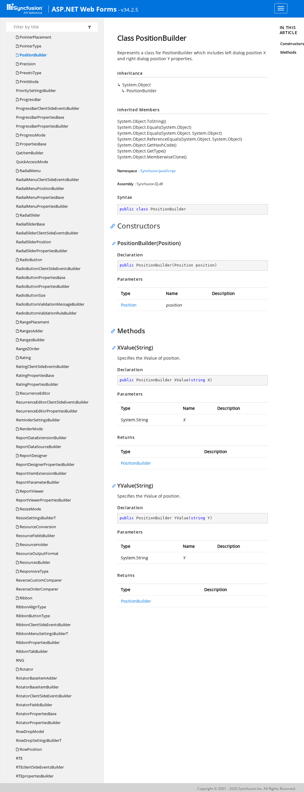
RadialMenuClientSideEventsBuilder (47, 179)
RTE (19, 758)
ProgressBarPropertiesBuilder (42, 126)
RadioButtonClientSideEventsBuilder (48, 268)
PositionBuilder (33, 55)
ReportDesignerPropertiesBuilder (45, 464)
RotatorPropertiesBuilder (38, 722)
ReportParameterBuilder (37, 482)
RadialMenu (30, 170)
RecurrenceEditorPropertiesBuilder (46, 411)
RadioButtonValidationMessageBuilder (50, 304)
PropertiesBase (32, 144)
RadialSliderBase (30, 224)
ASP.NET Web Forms (84, 8)
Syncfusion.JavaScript (157, 170)
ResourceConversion (37, 526)
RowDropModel (30, 731)
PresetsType (30, 72)
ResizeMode (30, 509)
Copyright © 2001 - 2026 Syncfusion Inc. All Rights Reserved (246, 788)
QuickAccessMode (32, 161)
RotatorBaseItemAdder (36, 678)
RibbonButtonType (33, 615)
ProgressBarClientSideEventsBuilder (47, 108)
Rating (25, 357)
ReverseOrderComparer (37, 589)
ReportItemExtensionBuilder (41, 473)
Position (129, 305)
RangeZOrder (27, 348)
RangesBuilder (32, 339)
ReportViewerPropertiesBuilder (43, 500)
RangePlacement (34, 322)
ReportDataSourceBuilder (38, 446)
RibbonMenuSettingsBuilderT (42, 633)
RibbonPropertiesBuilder (38, 642)
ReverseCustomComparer (39, 580)
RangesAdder (31, 331)
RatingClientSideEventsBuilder (42, 366)
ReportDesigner (33, 455)
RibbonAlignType (31, 607)
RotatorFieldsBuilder (34, 704)
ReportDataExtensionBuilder (41, 437)
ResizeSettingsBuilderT (36, 517)
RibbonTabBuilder (32, 651)
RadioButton (30, 259)
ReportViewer (31, 491)
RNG (20, 660)
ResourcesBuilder (34, 562)
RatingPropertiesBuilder (37, 384)
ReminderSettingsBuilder (38, 420)
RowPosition (30, 749)
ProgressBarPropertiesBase (40, 117)
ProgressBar (30, 99)
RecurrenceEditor (34, 393)
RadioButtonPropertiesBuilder (42, 286)
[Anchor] (114, 226)
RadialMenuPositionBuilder (40, 188)
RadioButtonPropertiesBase (40, 277)
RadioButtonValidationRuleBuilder (46, 313)
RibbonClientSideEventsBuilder (43, 624)
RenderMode (31, 428)
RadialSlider (29, 215)
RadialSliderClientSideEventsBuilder (47, 233)
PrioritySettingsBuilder (36, 90)
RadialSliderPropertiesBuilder (41, 250)
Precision (27, 63)
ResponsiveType (33, 571)
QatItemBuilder (29, 152)
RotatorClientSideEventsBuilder (44, 696)
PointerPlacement (35, 37)
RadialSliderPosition (33, 242)
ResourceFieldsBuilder (35, 535)
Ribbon (25, 598)
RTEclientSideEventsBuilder (40, 767)
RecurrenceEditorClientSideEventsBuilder (52, 402)
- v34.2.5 (128, 9)
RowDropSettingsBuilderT (38, 740)
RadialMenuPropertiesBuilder (42, 206)
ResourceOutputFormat (37, 553)
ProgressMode (32, 135)
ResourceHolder (33, 544)
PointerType (30, 46)
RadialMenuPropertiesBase (40, 197)
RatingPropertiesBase (35, 375)
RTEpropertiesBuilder (34, 776)
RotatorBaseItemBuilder (37, 687)
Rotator (26, 669)
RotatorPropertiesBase (36, 713)
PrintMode (29, 81)
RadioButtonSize (30, 295)
